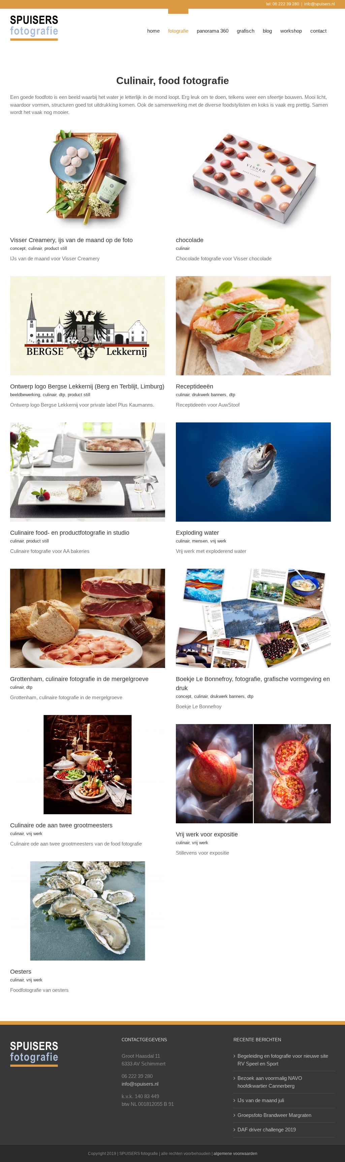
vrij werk (218, 540)
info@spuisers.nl (319, 4)
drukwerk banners (209, 394)
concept (18, 248)
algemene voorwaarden (235, 1153)
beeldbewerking (25, 394)
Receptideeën (194, 386)
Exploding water (197, 532)
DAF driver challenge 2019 (267, 1129)
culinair (35, 248)
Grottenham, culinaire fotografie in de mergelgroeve (79, 679)
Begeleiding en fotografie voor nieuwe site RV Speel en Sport (283, 1059)
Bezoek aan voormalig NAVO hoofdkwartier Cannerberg (270, 1082)
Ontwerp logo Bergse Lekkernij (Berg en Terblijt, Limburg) (87, 386)
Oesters (20, 971)
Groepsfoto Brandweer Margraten (274, 1115)
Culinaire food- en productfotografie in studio (69, 532)
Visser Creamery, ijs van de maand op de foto (71, 240)
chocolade (189, 240)
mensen (200, 540)
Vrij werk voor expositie (207, 834)
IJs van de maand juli (261, 1100)
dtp (62, 394)
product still (55, 248)
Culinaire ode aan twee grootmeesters (61, 825)
